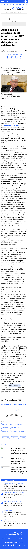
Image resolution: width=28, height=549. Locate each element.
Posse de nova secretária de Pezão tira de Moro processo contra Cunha (18, 460)
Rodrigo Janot (19, 424)
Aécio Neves (13, 385)
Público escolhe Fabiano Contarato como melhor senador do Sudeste (15, 523)
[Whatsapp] (1, 4)
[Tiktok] (23, 4)
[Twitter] (10, 4)
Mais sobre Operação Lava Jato (13, 404)
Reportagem (5, 437)
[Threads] (26, 4)
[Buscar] (25, 1)
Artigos (15, 538)
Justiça (23, 437)
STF (11, 424)
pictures (4, 424)
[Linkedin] (13, 4)
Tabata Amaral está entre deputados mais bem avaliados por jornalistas (14, 486)
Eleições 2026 (14, 19)
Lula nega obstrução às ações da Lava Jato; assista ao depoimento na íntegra (19, 451)
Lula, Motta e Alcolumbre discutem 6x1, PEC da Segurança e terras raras (15, 514)
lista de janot (15, 427)
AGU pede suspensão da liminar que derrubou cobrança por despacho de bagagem (19, 470)
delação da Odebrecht (19, 431)
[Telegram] (4, 4)
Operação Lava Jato (11, 125)
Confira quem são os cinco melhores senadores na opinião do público (14, 495)
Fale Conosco (22, 538)
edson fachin (5, 431)
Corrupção (15, 437)
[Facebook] (7, 4)
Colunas (10, 538)
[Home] (14, 8)
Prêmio (22, 19)
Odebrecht (5, 427)
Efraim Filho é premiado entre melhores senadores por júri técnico (14, 505)
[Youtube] (20, 4)
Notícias (6, 19)
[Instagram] (17, 4)
